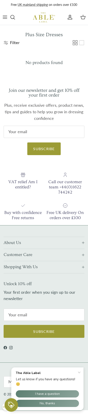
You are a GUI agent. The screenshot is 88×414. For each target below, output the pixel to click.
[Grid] (75, 42)
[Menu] (5, 17)
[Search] (15, 17)
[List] (81, 42)
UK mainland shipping (33, 5)
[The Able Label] (44, 17)
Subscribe (44, 149)
